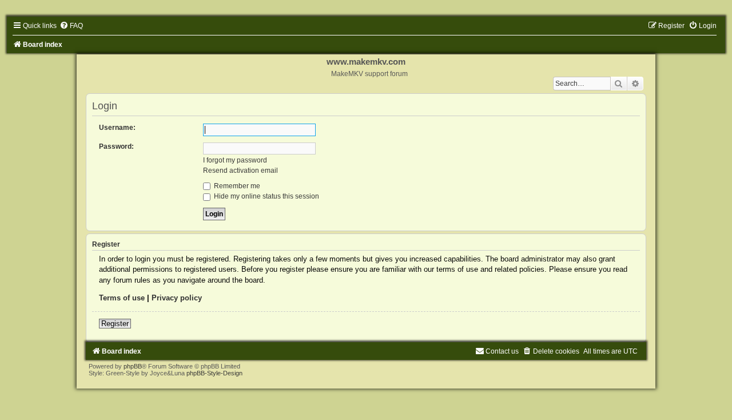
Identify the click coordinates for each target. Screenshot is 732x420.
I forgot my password (235, 160)
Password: (116, 146)
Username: (117, 128)
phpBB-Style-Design (214, 373)
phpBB (133, 366)
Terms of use (122, 298)
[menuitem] (71, 26)
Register (115, 323)
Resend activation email (240, 171)
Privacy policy (177, 298)
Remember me (236, 186)
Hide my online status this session (265, 196)
